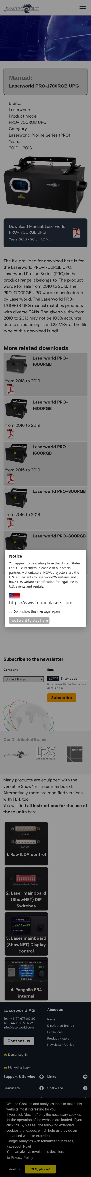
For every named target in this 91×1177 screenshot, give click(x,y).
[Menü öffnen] (82, 8)
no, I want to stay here (29, 620)
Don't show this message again (37, 611)
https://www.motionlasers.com (40, 603)
